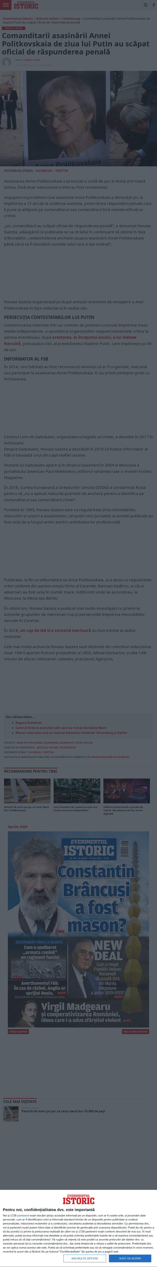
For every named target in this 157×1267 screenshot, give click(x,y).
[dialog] (78, 1228)
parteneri (22, 1215)
